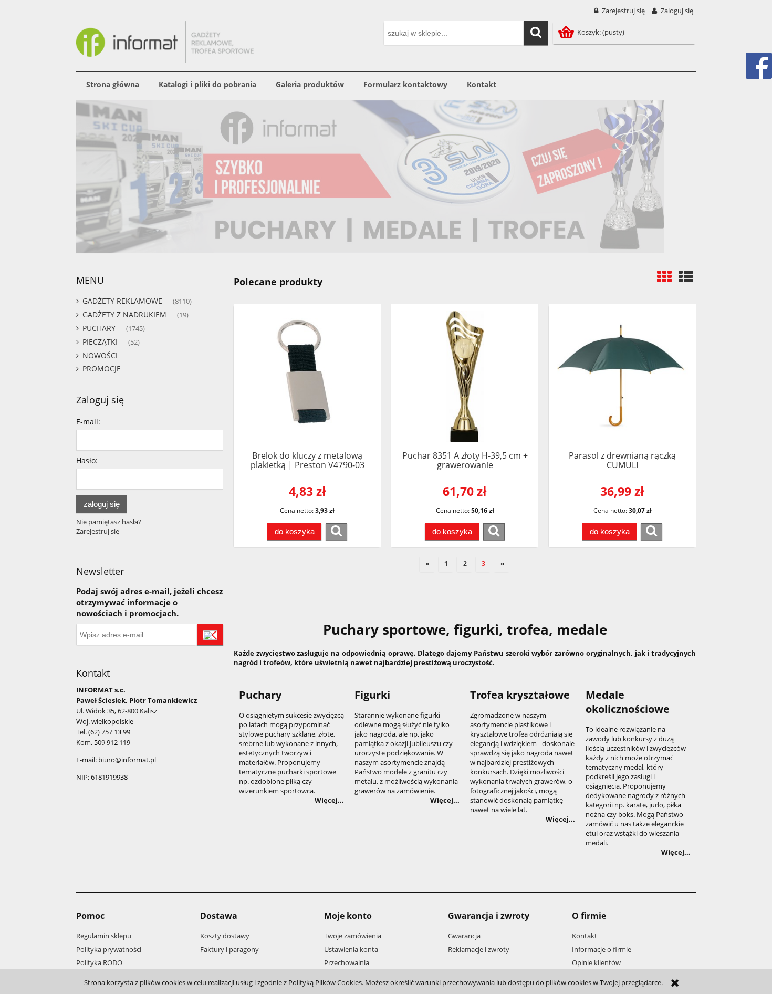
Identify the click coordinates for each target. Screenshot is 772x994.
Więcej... (329, 800)
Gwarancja (464, 935)
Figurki (372, 695)
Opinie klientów (596, 962)
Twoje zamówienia (352, 935)
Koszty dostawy (224, 935)
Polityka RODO (99, 962)
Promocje (101, 369)
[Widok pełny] (686, 276)
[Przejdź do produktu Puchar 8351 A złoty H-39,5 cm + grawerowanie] (464, 376)
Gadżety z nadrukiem (124, 314)
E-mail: (88, 422)
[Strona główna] (165, 40)
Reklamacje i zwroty (478, 949)
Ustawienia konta (351, 949)
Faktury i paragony (229, 949)
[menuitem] (112, 84)
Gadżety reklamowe (122, 301)
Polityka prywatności (108, 949)
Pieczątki (100, 342)
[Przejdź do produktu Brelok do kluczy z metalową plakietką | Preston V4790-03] (307, 376)
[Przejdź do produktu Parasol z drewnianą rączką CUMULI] (622, 376)
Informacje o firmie (601, 949)
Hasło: (87, 460)
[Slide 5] (386, 176)
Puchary (99, 328)
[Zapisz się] (210, 634)
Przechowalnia (346, 962)
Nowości (100, 355)
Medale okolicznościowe (628, 702)
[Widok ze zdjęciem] (664, 276)
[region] (386, 176)
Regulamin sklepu (103, 935)
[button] (336, 531)
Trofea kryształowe (520, 695)
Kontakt (584, 935)
